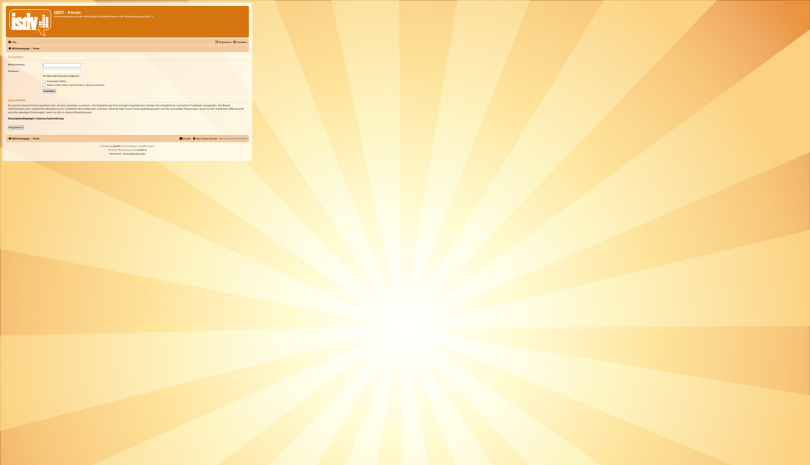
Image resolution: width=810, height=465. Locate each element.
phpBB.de (142, 150)
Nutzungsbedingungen (21, 118)
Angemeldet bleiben (56, 81)
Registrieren (16, 127)
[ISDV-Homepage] (30, 21)
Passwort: (13, 71)
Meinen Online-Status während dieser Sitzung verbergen (75, 85)
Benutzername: (16, 64)
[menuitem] (12, 42)
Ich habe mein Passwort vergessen (61, 76)
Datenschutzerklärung (50, 118)
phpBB (116, 146)
